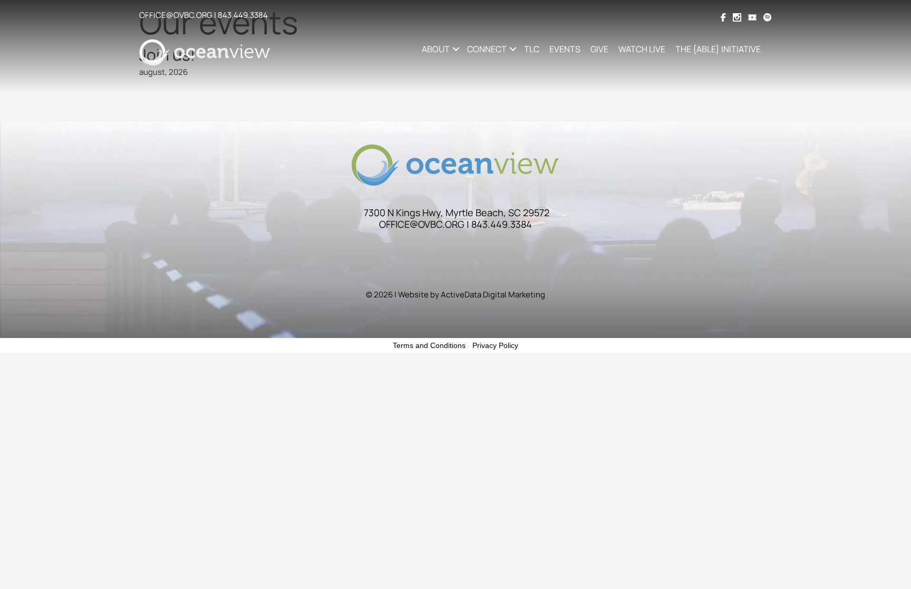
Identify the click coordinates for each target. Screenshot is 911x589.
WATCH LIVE (641, 49)
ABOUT (436, 49)
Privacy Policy (495, 345)
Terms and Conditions (429, 345)
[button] (456, 49)
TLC (531, 49)
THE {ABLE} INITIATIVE (718, 49)
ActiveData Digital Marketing (493, 294)
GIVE (599, 49)
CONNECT (487, 49)
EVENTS (564, 49)
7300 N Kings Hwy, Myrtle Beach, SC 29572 (456, 212)
